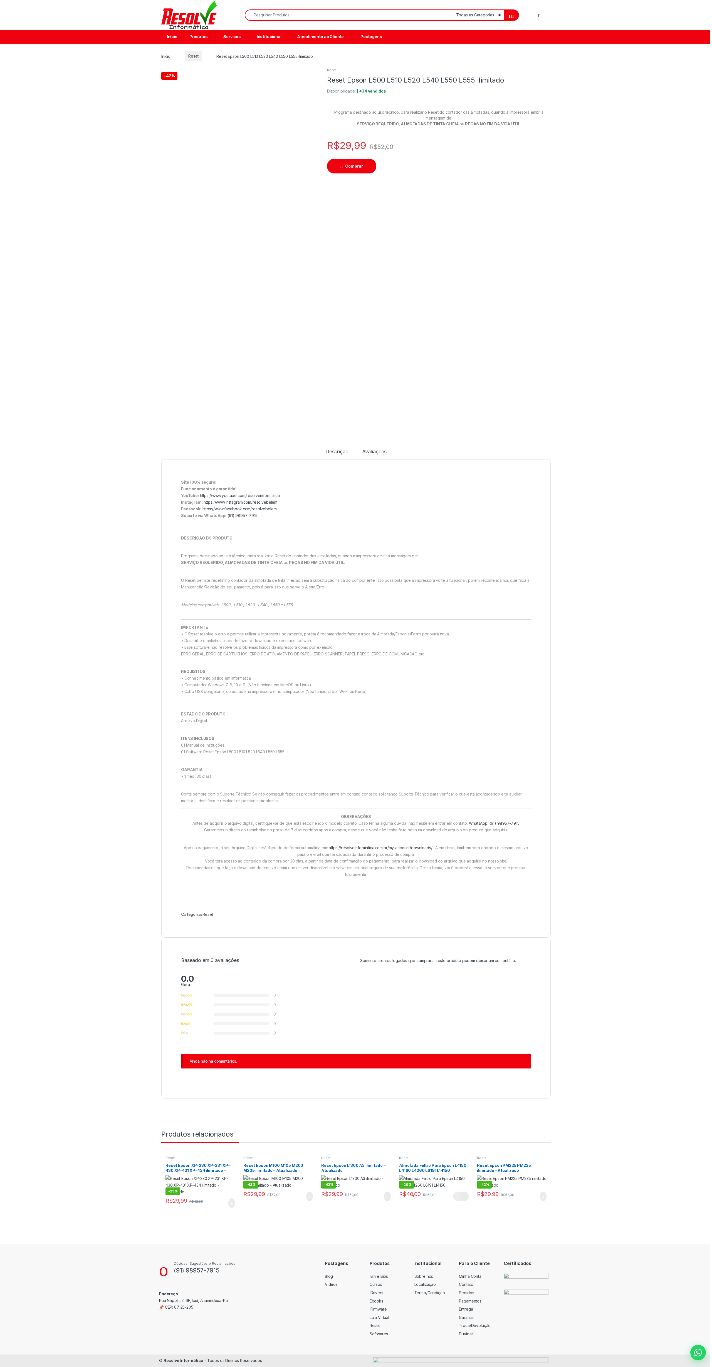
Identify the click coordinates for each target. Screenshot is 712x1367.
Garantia (466, 1317)
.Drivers (376, 1292)
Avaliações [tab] (374, 451)
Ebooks (376, 1301)
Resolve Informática (183, 1360)
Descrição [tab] (336, 451)
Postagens (370, 36)
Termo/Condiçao (429, 1292)
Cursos (376, 1284)
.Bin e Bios (379, 1276)
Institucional (268, 36)
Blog (329, 1276)
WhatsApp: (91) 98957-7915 (494, 823)
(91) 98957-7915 (243, 515)
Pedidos (466, 1292)
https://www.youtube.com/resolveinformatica (240, 495)
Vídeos (331, 1284)
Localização (425, 1284)
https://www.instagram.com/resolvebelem (240, 502)
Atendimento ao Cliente (320, 36)
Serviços (231, 36)
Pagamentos (470, 1301)
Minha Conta (470, 1276)
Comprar (354, 166)
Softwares (379, 1333)
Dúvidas (466, 1333)
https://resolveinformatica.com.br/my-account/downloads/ (380, 847)
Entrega (466, 1309)
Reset (193, 56)
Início (171, 36)
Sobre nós (423, 1276)
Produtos (198, 36)
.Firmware (378, 1309)
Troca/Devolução (475, 1325)
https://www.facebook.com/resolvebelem (239, 508)
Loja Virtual (379, 1317)
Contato (466, 1284)
